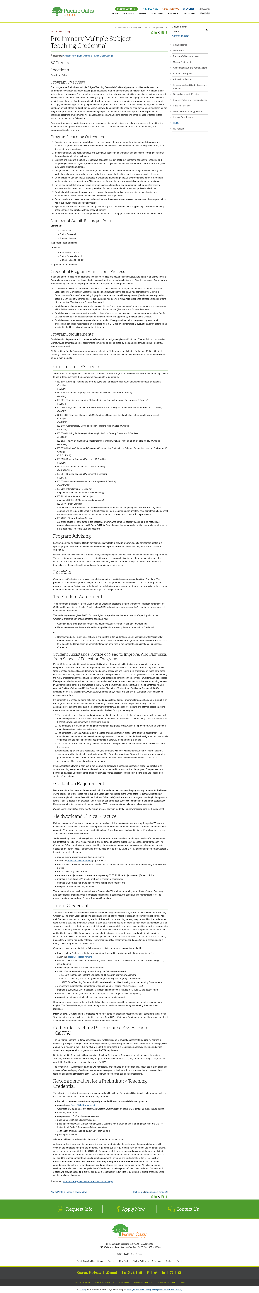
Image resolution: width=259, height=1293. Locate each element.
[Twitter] (156, 1272)
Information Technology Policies (188, 111)
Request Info (127, 8)
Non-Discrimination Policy (143, 1282)
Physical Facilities (181, 106)
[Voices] (205, 13)
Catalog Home (180, 45)
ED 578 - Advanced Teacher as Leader (75, 466)
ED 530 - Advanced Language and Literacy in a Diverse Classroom (89, 393)
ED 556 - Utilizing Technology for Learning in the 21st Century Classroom (92, 433)
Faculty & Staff (132, 1272)
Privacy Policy (123, 1282)
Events (190, 8)
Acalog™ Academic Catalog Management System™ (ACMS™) (154, 1289)
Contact (111, 1261)
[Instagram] (172, 1272)
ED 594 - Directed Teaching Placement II (76, 474)
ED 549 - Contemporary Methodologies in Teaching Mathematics (88, 426)
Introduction (178, 51)
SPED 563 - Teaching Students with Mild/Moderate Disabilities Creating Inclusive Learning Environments (107, 415)
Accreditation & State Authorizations (190, 68)
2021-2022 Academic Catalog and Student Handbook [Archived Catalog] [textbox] (141, 27)
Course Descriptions (183, 117)
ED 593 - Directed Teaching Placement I (76, 459)
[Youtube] (180, 1272)
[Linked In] (164, 1272)
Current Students (89, 1272)
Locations (189, 13)
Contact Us (172, 8)
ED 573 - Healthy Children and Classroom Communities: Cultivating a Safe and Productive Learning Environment (111, 448)
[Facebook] (148, 1272)
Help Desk (123, 1261)
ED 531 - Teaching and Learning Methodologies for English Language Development (97, 400)
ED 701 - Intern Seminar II (69, 496)
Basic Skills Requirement (79, 861)
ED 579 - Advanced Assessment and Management (81, 481)
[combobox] (141, 27)
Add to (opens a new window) (69, 1192)
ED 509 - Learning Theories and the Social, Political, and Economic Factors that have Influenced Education (108, 382)
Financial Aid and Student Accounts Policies (190, 87)
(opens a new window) (156, 1192)
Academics (128, 13)
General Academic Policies (186, 94)
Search (205, 8)
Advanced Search (180, 36)
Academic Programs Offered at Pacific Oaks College (88, 56)
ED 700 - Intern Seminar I (69, 489)
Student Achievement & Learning (147, 1261)
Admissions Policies (182, 79)
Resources (174, 13)
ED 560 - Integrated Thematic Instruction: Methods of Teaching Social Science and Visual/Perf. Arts (104, 407)
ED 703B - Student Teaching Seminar (75, 518)
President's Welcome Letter (186, 56)
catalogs (83, 1289)
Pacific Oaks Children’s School (90, 1261)
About (114, 13)
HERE (176, 123)
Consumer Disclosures (82, 1282)
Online (142, 13)
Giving (169, 1261)
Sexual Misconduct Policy (104, 1282)
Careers (182, 1282)
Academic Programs (182, 73)
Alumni (111, 1272)
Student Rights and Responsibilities (190, 100)
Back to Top (138, 1192)
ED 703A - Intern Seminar (69, 504)
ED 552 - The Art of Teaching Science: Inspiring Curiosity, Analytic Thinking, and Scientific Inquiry (103, 441)
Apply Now (151, 8)
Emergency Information (166, 1282)
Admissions (157, 13)
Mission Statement (182, 62)
